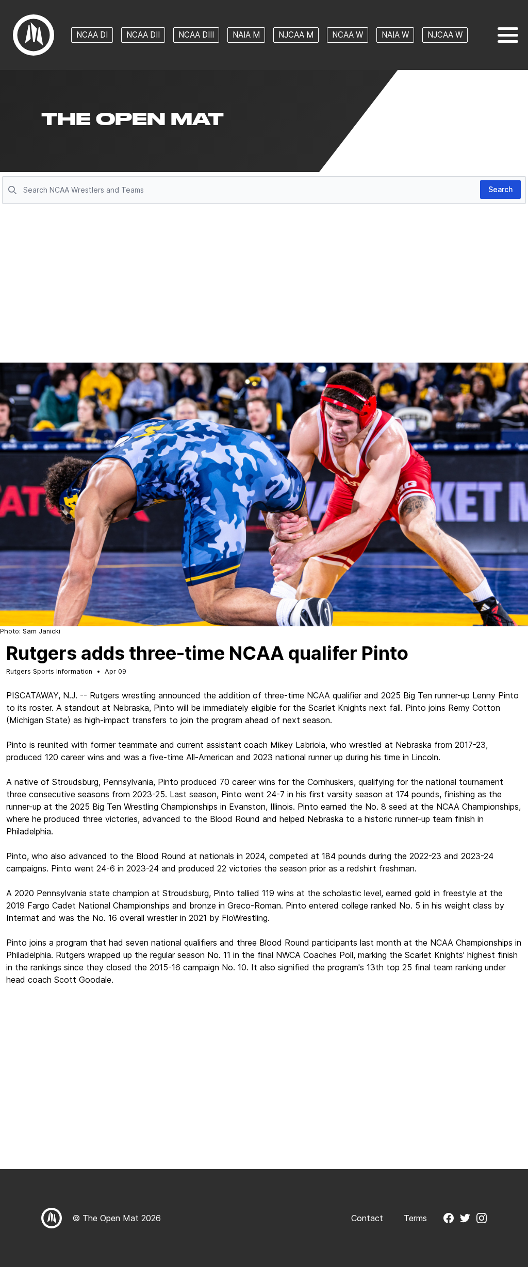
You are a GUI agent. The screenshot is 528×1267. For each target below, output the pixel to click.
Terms (415, 1218)
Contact (367, 1218)
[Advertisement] (264, 284)
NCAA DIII (196, 35)
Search (500, 189)
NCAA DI (92, 35)
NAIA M (246, 35)
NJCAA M (296, 35)
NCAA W (347, 35)
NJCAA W (445, 35)
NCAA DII (143, 35)
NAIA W (395, 35)
